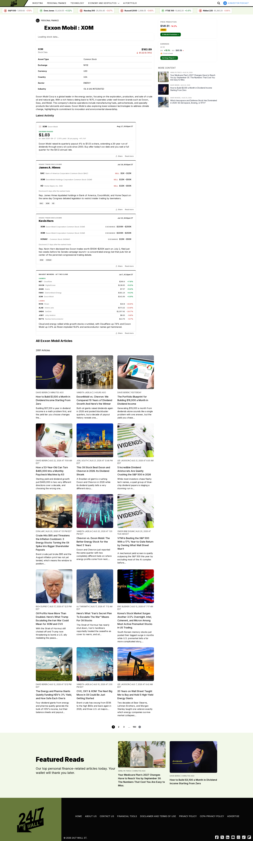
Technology (77, 3)
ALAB (41, 308)
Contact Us (107, 816)
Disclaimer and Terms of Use (158, 816)
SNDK (41, 311)
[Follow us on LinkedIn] (227, 837)
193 (134, 727)
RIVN (41, 304)
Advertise (233, 816)
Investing (37, 3)
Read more (129, 156)
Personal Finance (56, 3)
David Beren (175, 776)
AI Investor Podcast (238, 3)
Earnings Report (169, 58)
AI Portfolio (130, 3)
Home (78, 816)
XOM (44, 126)
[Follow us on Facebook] (216, 837)
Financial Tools (127, 816)
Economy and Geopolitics (102, 3)
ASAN (41, 289)
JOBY (41, 315)
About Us (91, 816)
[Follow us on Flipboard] (249, 837)
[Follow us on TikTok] (243, 837)
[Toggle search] (218, 3)
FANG (41, 293)
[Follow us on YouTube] (233, 837)
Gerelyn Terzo (124, 771)
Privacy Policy (188, 816)
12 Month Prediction (170, 34)
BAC (41, 203)
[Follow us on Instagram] (238, 837)
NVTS (41, 319)
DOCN (41, 285)
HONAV (48, 260)
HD (53, 203)
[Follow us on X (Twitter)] (222, 837)
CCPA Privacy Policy (212, 816)
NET (40, 281)
